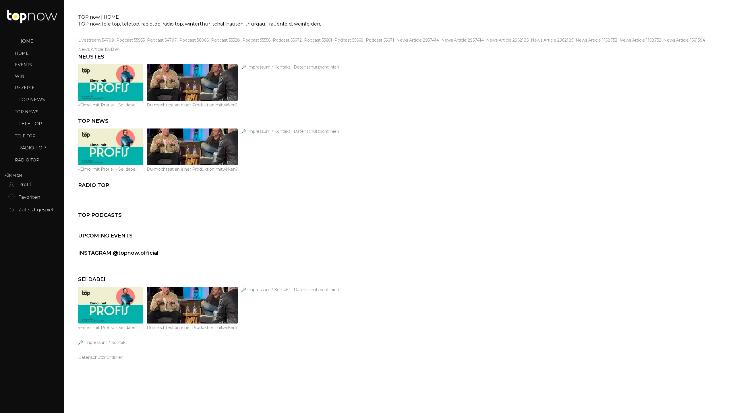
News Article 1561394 (684, 40)
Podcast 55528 (225, 40)
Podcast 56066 (194, 40)
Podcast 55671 (380, 40)
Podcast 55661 (318, 40)
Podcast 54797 (162, 40)
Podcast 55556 (256, 40)
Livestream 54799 (96, 40)
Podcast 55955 (130, 40)
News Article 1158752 (596, 40)
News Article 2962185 (507, 40)
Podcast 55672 (287, 40)
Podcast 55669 (348, 40)
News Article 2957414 (417, 40)
